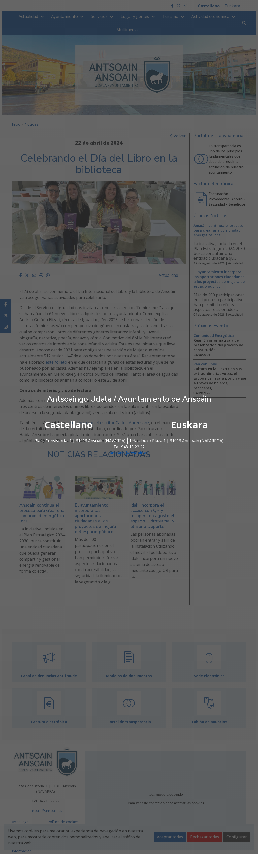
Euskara (189, 425)
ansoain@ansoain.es (129, 453)
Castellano (68, 425)
